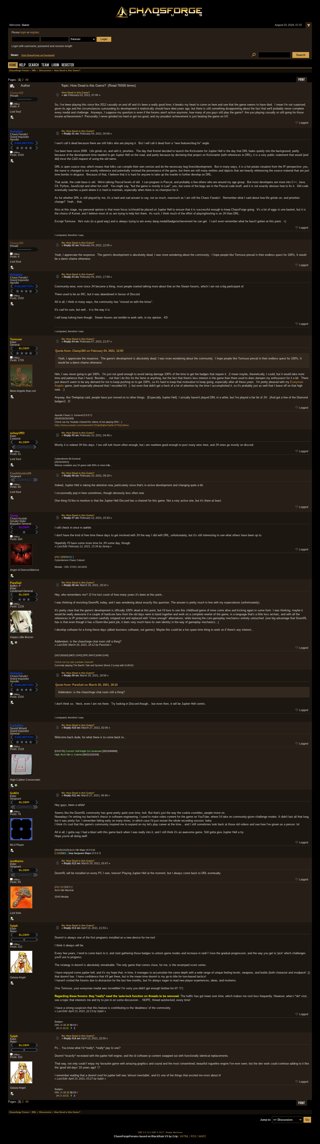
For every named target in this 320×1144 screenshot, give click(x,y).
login (23, 32)
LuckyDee (16, 725)
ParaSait (15, 583)
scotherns (16, 861)
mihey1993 (17, 433)
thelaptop (16, 131)
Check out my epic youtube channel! (74, 662)
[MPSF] (16, 643)
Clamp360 (16, 92)
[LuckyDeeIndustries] (16, 786)
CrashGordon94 (20, 473)
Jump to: (265, 1120)
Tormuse (16, 339)
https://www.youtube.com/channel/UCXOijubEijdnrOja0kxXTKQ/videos (92, 425)
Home (13, 65)
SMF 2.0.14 (144, 1132)
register (34, 32)
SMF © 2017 (158, 1132)
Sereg (14, 515)
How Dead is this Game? (76, 92)
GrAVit (14, 793)
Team (45, 65)
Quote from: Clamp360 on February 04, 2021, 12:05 (89, 350)
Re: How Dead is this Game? (78, 131)
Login (55, 65)
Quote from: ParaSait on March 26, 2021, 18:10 (86, 684)
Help (22, 65)
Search (33, 65)
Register (68, 65)
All (27, 79)
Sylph (14, 925)
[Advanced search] (254, 55)
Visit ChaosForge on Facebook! (38, 55)
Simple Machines (173, 1132)
